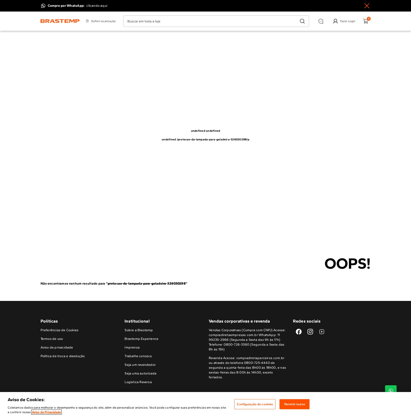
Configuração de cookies (255, 404)
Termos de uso (52, 339)
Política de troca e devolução (63, 356)
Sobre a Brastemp (139, 330)
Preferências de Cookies (60, 330)
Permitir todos (294, 404)
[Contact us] (391, 391)
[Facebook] (298, 331)
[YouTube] (322, 331)
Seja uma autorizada (140, 373)
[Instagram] (310, 331)
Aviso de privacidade (57, 347)
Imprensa (132, 347)
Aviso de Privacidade (46, 412)
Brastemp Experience (141, 339)
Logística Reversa (138, 382)
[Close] (367, 6)
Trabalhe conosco (138, 356)
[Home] (60, 21)
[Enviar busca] (302, 21)
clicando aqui (96, 6)
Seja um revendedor (140, 365)
